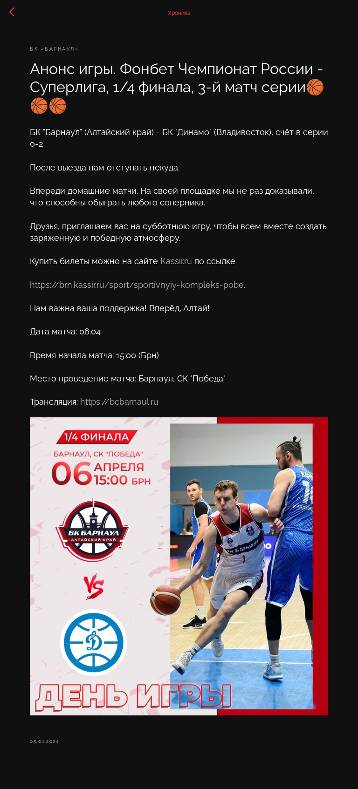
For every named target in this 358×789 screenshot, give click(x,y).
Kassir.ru (176, 261)
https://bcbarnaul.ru (119, 402)
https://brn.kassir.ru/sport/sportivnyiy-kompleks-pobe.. (138, 285)
